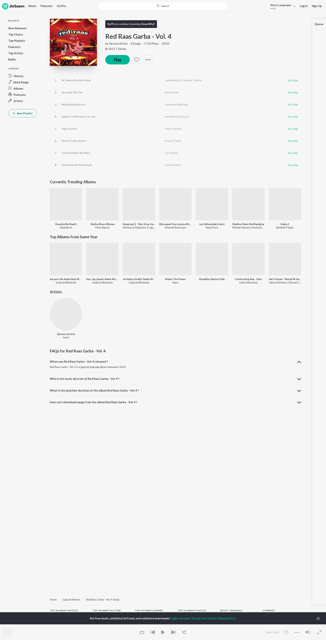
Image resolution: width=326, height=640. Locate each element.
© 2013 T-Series (115, 48)
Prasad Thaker (173, 140)
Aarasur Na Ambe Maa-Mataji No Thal (66, 279)
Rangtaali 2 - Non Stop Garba (139, 224)
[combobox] (163, 6)
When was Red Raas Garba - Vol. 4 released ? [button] (79, 361)
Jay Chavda (171, 152)
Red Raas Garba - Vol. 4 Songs (102, 599)
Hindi (273, 8)
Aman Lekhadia (173, 128)
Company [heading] (269, 610)
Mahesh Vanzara (241, 227)
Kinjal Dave (212, 227)
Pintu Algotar (102, 227)
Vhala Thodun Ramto (74, 140)
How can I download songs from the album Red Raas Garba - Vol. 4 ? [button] (93, 402)
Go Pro (61, 6)
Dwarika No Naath (66, 224)
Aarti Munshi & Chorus (177, 116)
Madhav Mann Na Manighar (248, 224)
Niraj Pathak (171, 92)
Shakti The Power (175, 279)
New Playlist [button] (24, 113)
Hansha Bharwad (260, 227)
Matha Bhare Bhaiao (103, 224)
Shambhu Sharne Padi (212, 279)
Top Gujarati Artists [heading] (64, 610)
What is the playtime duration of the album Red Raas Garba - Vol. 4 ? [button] (94, 390)
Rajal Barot (66, 227)
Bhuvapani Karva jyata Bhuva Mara (175, 224)
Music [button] (32, 6)
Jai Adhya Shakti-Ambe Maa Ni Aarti (139, 279)
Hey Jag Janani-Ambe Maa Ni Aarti (102, 279)
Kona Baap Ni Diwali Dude (77, 164)
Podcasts (47, 6)
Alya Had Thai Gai (72, 92)
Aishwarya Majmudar (176, 104)
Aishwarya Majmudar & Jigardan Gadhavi (145, 227)
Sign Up (317, 6)
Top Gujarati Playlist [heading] (192, 610)
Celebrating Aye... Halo (248, 279)
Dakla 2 (285, 224)
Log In (304, 6)
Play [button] (117, 59)
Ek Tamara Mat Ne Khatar (76, 80)
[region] (175, 599)
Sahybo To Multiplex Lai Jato (78, 116)
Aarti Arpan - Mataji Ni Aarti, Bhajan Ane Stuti (285, 279)
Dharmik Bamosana (175, 227)
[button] (282, 6)
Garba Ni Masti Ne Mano (76, 152)
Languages (280, 5)
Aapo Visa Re (69, 128)
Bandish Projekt (285, 227)
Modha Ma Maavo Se (74, 104)
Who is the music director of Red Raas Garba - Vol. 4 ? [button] (84, 378)
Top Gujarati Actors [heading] (106, 610)
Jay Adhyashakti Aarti (212, 224)
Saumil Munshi (173, 80)
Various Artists (118, 43)
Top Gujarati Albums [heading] (149, 610)
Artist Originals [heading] (231, 610)
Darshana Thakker (192, 80)
